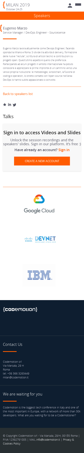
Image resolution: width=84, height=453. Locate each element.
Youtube (38, 324)
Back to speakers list (18, 94)
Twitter (17, 324)
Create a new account (42, 161)
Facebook (7, 324)
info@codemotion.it (48, 439)
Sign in (64, 149)
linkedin (27, 324)
